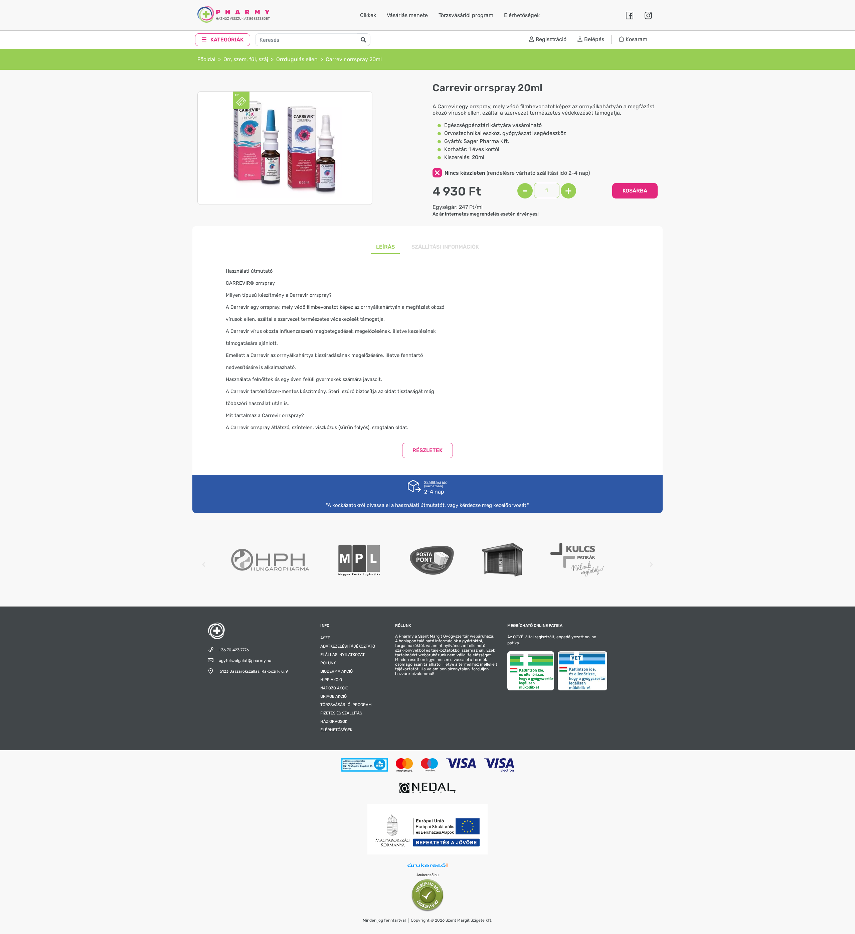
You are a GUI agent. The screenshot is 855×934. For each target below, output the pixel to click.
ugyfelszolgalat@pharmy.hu (245, 660)
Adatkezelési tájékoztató (347, 646)
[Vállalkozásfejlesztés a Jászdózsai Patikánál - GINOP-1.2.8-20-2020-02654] (427, 829)
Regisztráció (551, 39)
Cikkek (368, 15)
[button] (427, 450)
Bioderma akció (336, 671)
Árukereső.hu (427, 875)
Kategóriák (226, 39)
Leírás (385, 247)
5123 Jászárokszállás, (253, 671)
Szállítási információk (445, 247)
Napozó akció (334, 688)
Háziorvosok (333, 721)
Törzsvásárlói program (466, 15)
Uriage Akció (333, 696)
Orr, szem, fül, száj (245, 59)
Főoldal (206, 59)
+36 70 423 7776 (234, 650)
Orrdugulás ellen (297, 59)
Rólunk (328, 663)
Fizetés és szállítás (341, 713)
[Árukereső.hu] (427, 866)
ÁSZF (325, 638)
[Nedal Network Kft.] (427, 787)
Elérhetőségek (522, 15)
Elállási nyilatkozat (342, 654)
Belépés (594, 39)
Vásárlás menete (407, 15)
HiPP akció (331, 679)
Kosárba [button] (635, 190)
